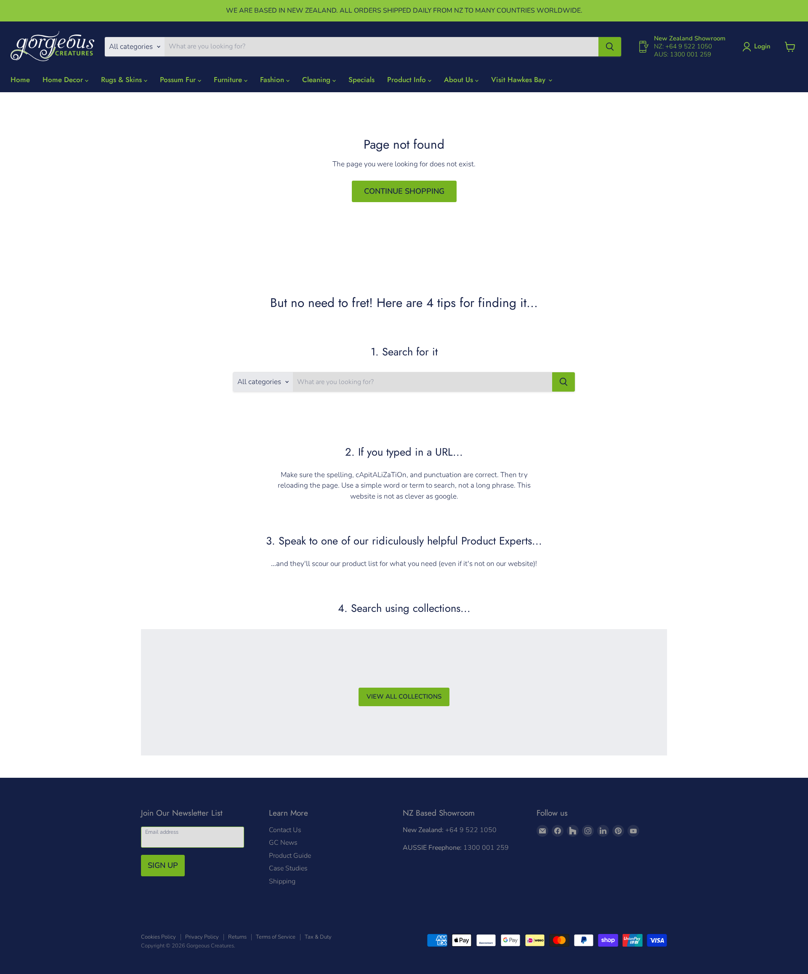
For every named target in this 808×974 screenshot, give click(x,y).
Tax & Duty (318, 937)
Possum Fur (179, 80)
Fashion (273, 80)
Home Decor (64, 80)
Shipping (282, 881)
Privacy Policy (202, 937)
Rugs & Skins (122, 80)
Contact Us (285, 830)
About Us (459, 80)
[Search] (609, 46)
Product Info (407, 80)
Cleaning (317, 80)
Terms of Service (275, 937)
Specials (361, 80)
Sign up (163, 865)
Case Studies (288, 868)
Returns (237, 937)
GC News (283, 842)
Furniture (229, 80)
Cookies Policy (158, 937)
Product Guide (290, 855)
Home (20, 80)
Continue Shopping (404, 191)
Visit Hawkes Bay (519, 80)
